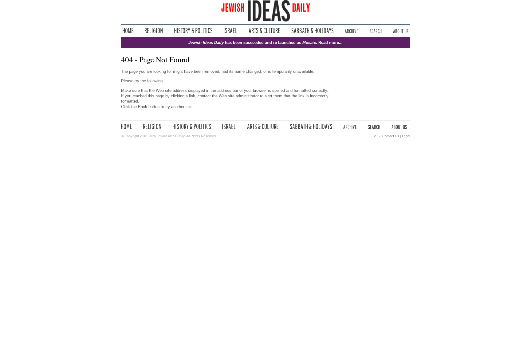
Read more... (330, 42)
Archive (351, 30)
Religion (154, 30)
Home (128, 30)
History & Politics (193, 30)
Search (376, 30)
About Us (400, 30)
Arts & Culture (264, 30)
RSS (376, 136)
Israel (230, 30)
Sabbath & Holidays (312, 30)
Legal (406, 136)
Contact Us (390, 136)
